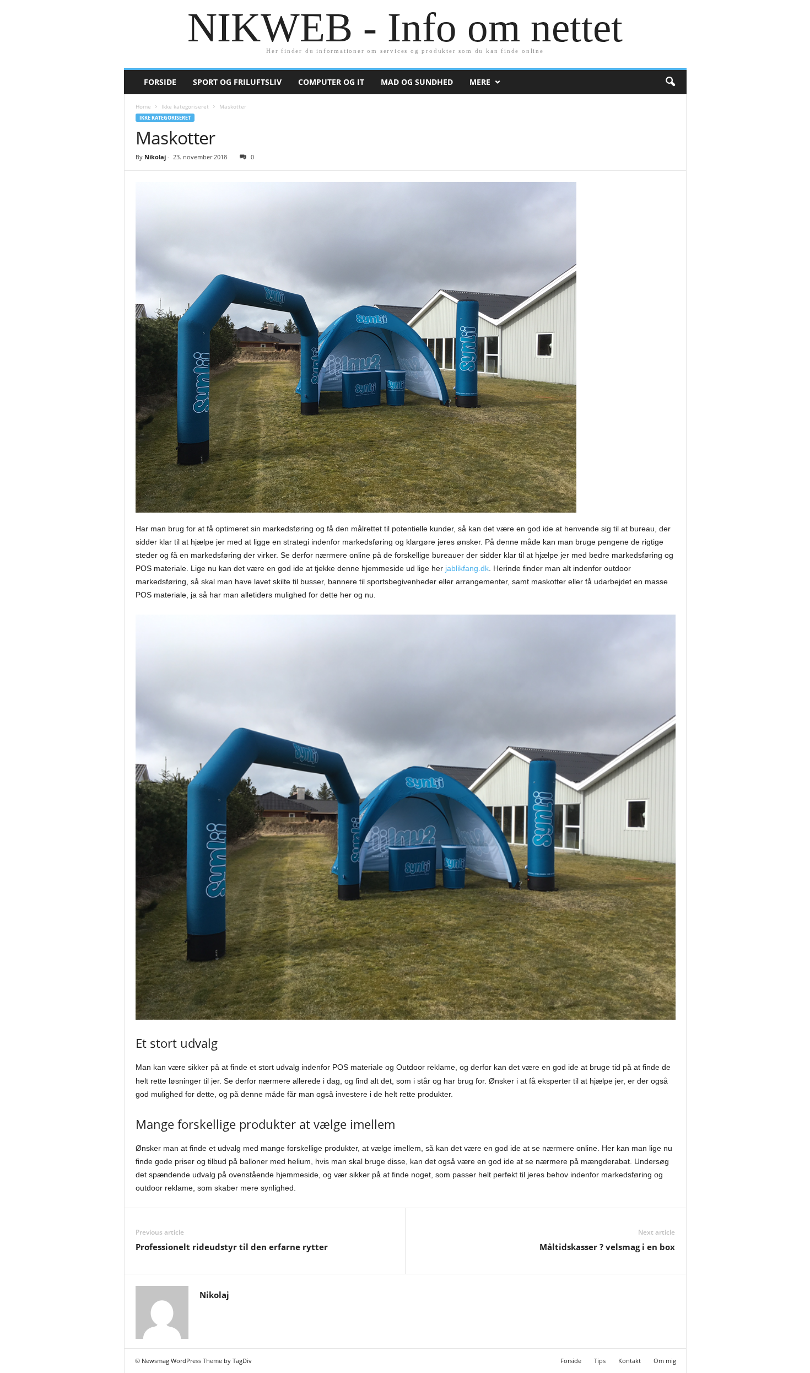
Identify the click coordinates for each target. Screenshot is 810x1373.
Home (143, 106)
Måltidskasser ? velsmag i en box (607, 1246)
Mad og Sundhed (417, 82)
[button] (670, 82)
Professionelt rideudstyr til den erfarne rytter (232, 1246)
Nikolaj (155, 157)
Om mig (665, 1360)
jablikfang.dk (467, 568)
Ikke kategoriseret (185, 106)
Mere (479, 82)
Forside (160, 82)
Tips (600, 1360)
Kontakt (629, 1360)
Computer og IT (331, 82)
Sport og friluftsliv (237, 82)
